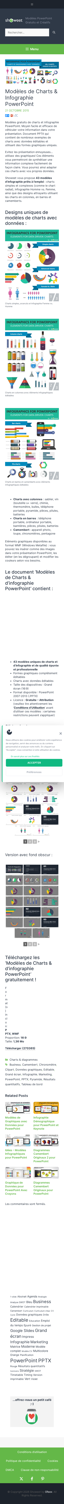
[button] (60, 733)
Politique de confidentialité (23, 1461)
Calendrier (16, 1306)
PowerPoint (12, 1079)
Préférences (34, 772)
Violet (34, 1379)
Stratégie (27, 1370)
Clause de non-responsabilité (40, 1470)
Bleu (29, 1302)
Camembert (30, 1064)
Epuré (27, 1325)
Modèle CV (27, 1351)
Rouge (13, 1366)
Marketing (45, 1074)
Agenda (32, 1296)
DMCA (10, 1470)
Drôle (46, 1314)
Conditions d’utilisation (32, 1452)
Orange (14, 1355)
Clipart (9, 1069)
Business (15, 1064)
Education (34, 1320)
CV (52, 1311)
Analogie (42, 1296)
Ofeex (48, 1491)
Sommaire (14, 1371)
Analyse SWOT (17, 1302)
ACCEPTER (34, 762)
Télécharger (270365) (20, 1048)
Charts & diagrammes (24, 1059)
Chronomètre (47, 1064)
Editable (49, 1069)
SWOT (38, 1371)
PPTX (25, 1079)
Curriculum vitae (42, 1311)
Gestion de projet (41, 1325)
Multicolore (40, 1351)
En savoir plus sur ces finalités (25, 756)
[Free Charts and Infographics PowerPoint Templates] (32, 265)
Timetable (16, 1374)
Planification (26, 1355)
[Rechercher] (54, 32)
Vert (27, 1379)
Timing (28, 1374)
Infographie (30, 1074)
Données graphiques (29, 1069)
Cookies (52, 1461)
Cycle (12, 1315)
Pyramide (36, 1079)
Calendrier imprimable (36, 1306)
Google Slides (22, 1330)
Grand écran (13, 1074)
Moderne (28, 1346)
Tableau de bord (31, 1084)
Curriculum (28, 1311)
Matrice (15, 1346)
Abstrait (21, 1296)
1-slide (13, 1297)
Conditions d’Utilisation (29, 707)
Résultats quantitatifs (31, 1366)
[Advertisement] (31, 1007)
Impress (28, 1336)
